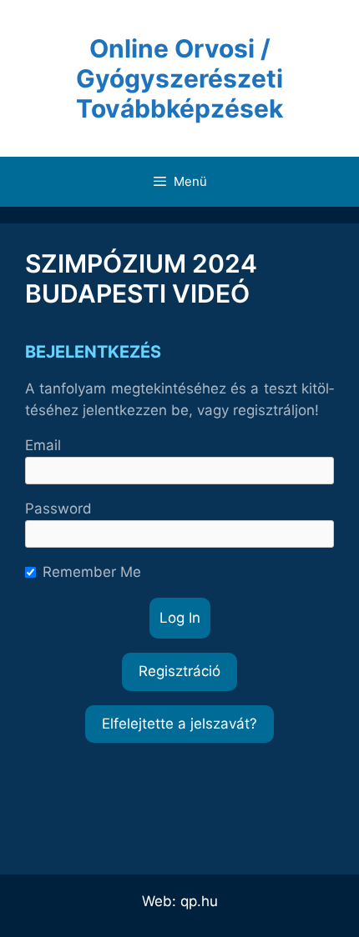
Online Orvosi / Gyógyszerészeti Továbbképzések (179, 78)
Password (58, 508)
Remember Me (92, 572)
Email (43, 445)
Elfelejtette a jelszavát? (179, 723)
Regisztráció (179, 671)
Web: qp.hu (180, 901)
